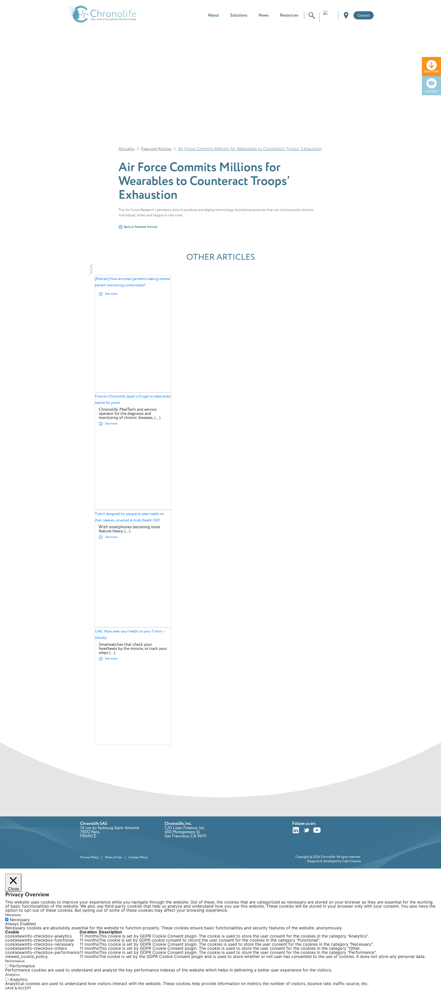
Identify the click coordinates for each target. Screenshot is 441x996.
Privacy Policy (89, 857)
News (264, 15)
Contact (364, 15)
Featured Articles (156, 149)
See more (110, 294)
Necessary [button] (13, 914)
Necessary (20, 920)
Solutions (238, 15)
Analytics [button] (12, 974)
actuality (126, 149)
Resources (289, 15)
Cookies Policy (138, 857)
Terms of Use (113, 857)
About (213, 15)
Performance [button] (14, 961)
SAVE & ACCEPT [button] (18, 988)
